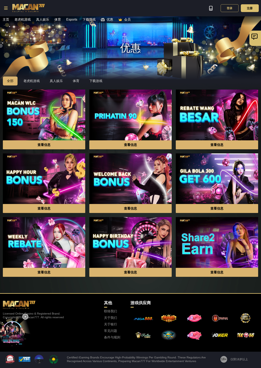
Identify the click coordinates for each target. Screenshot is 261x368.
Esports (71, 19)
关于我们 (110, 317)
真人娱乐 (42, 19)
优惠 (110, 19)
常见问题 (110, 331)
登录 (229, 8)
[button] (6, 8)
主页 (6, 19)
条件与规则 (112, 337)
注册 (250, 8)
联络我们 (110, 311)
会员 (127, 19)
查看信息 (44, 145)
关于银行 (110, 324)
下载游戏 (89, 19)
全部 (10, 81)
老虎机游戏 (22, 19)
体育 (57, 19)
